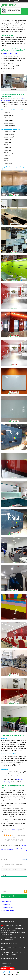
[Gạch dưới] (6, 869)
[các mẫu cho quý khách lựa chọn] (14, 607)
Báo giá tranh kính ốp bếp (7, 907)
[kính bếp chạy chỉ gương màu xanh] (14, 268)
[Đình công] (8, 869)
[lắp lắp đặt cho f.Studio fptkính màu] (14, 522)
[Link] (17, 869)
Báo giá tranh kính (5, 904)
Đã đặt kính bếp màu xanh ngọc (13, 10)
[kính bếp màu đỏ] (14, 691)
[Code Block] (15, 869)
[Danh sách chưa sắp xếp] (11, 869)
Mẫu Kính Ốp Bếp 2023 (7, 849)
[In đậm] (2, 869)
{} (18, 869)
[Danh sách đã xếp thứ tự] (10, 869)
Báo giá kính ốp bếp (6, 901)
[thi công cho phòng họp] (14, 635)
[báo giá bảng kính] (14, 381)
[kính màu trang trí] (14, 353)
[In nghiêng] (4, 869)
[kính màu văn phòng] (14, 550)
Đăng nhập (24, 859)
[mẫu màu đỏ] (14, 465)
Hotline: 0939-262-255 (7, 968)
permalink (24, 845)
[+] (20, 869)
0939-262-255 (10, 925)
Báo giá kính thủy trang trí (7, 910)
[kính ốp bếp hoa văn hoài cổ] (14, 663)
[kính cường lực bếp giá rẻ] (14, 183)
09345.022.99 (17, 925)
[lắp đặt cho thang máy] (14, 324)
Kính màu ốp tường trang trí (10, 53)
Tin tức (13, 845)
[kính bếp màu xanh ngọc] (14, 494)
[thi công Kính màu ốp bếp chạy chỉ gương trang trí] (14, 240)
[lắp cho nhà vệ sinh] (14, 296)
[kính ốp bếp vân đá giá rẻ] (14, 212)
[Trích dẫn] (13, 869)
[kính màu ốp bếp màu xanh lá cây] (14, 719)
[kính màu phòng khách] (14, 578)
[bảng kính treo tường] (14, 409)
